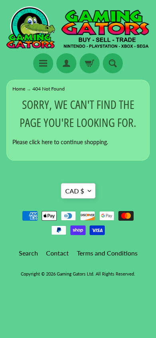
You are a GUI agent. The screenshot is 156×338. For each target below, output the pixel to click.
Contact (57, 253)
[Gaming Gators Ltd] (78, 27)
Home (18, 88)
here (47, 142)
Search (28, 253)
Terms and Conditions (107, 253)
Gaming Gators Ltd (75, 273)
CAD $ (74, 191)
